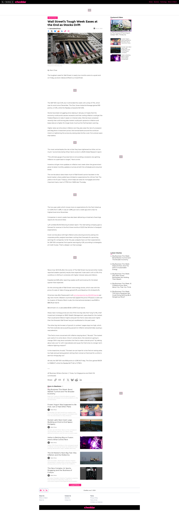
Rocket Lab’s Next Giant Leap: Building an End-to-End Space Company (60, 422)
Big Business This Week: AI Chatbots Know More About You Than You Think (121, 285)
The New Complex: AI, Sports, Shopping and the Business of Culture (60, 470)
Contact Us (68, 500)
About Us (41, 500)
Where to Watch (172, 2)
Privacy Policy (94, 498)
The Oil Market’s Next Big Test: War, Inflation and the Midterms (62, 454)
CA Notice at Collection (96, 502)
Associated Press (55, 28)
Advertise (67, 498)
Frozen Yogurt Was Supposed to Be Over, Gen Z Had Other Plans (62, 406)
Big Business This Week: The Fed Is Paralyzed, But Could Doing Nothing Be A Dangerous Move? (121, 294)
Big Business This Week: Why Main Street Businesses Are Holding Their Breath (121, 276)
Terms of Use (93, 500)
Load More (75, 485)
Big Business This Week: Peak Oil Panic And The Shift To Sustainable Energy (121, 266)
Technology (163, 2)
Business (156, 2)
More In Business (55, 386)
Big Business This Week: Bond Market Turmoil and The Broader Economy (61, 392)
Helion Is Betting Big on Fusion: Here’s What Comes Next (60, 438)
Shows (151, 2)
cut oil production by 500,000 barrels (86, 295)
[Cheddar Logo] (20, 2)
